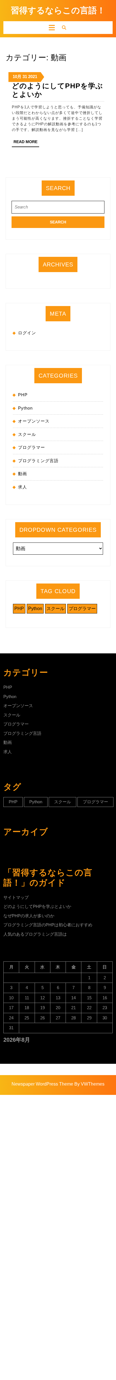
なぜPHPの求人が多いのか (28, 915)
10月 (17, 76)
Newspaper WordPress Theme (42, 1084)
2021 (32, 76)
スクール (27, 434)
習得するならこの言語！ (58, 10)
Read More (26, 143)
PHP (23, 394)
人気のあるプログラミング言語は (35, 934)
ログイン (27, 332)
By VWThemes (89, 1084)
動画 (22, 473)
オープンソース (34, 421)
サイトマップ (16, 897)
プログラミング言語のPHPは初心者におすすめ (47, 924)
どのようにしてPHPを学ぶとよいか (37, 906)
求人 (22, 487)
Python (25, 408)
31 (25, 76)
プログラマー (31, 447)
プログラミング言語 (38, 460)
